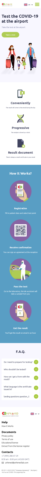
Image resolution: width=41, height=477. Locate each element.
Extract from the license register (16, 446)
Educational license (10, 443)
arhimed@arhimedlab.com (16, 463)
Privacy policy (7, 436)
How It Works (7, 426)
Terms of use (7, 439)
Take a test (10, 35)
